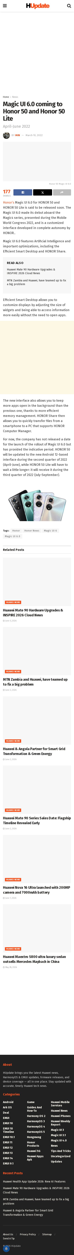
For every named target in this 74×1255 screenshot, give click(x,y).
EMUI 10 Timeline (8, 1130)
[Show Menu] (5, 6)
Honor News (31, 530)
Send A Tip (9, 1238)
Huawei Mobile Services (60, 1104)
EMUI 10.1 (9, 1137)
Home (6, 97)
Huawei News (13, 602)
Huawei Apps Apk (35, 1158)
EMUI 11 (7, 1142)
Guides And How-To (34, 1109)
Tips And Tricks (61, 1151)
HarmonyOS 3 (36, 1121)
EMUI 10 (8, 1123)
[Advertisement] (37, 52)
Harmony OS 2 (36, 1116)
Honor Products (33, 1144)
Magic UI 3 (57, 1130)
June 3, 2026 (10, 690)
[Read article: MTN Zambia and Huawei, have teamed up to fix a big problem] (37, 651)
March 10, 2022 (34, 135)
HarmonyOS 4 (36, 1126)
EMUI (6, 1118)
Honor (16, 530)
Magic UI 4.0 (59, 1140)
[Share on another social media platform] (62, 192)
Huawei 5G (33, 1151)
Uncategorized (60, 1156)
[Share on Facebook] (22, 192)
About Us (8, 1234)
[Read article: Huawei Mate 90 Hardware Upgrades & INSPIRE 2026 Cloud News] (37, 582)
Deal (6, 1112)
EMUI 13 (8, 1153)
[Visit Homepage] (37, 6)
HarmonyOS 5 (36, 1132)
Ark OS (7, 1107)
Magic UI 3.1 (58, 1135)
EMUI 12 (8, 1147)
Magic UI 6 (50, 530)
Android (8, 1102)
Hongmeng (34, 1137)
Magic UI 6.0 (12, 536)
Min (17, 135)
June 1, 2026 (10, 898)
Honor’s (8, 202)
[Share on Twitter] (42, 192)
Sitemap (47, 1234)
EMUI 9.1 (8, 1163)
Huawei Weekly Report (60, 1123)
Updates (56, 1161)
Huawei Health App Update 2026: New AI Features (34, 1181)
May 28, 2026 (11, 967)
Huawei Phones (61, 1116)
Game (31, 1102)
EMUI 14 (8, 1158)
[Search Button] (69, 6)
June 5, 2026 (10, 621)
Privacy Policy (28, 1234)
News (15, 97)
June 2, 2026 (10, 759)
